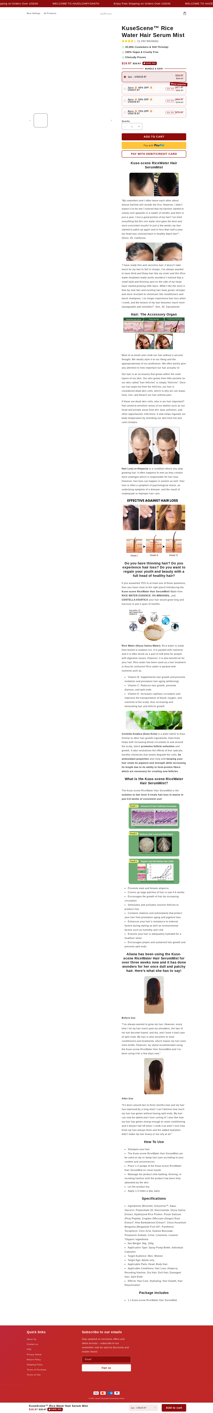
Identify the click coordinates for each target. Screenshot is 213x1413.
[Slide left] (30, 120)
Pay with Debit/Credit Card (154, 153)
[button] (185, 13)
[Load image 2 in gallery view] (55, 120)
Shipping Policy (35, 1364)
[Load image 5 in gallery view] (100, 120)
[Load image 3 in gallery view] (70, 120)
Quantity (126, 121)
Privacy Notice (34, 1354)
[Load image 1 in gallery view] (40, 120)
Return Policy (34, 1359)
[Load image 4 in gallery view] (85, 120)
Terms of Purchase (36, 1369)
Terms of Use (34, 1375)
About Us (31, 1339)
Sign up (106, 1368)
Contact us (32, 1344)
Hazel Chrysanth (102, 1398)
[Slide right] (111, 120)
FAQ (29, 1349)
